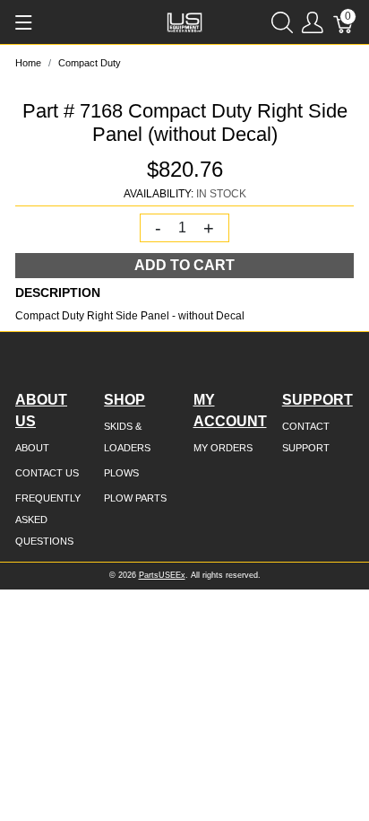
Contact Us (47, 472)
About (32, 447)
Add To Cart (184, 265)
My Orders (223, 447)
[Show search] (282, 22)
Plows (121, 472)
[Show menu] (23, 22)
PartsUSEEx (162, 575)
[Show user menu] (312, 22)
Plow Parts (135, 498)
